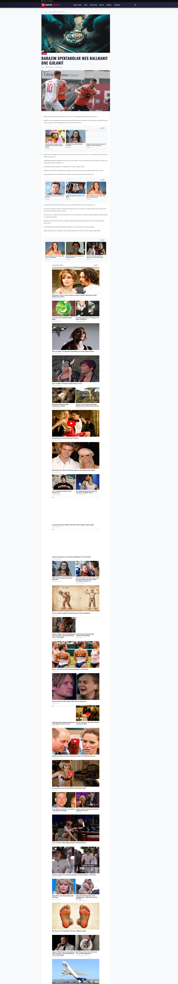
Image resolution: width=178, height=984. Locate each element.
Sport (85, 5)
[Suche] (135, 4)
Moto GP (101, 5)
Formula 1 (109, 5)
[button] (76, 33)
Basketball (117, 5)
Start (42, 11)
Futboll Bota (93, 5)
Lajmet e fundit (77, 5)
